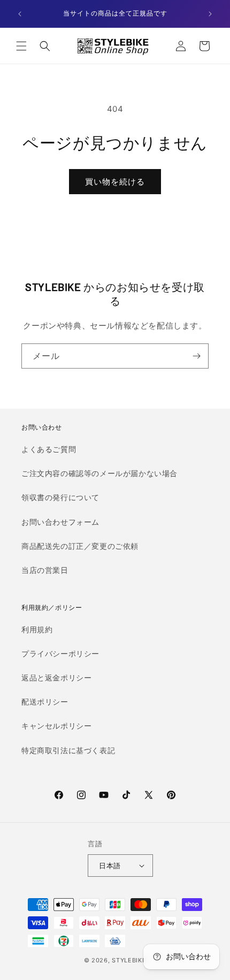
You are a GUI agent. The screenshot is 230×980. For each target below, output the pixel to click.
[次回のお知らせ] (210, 14)
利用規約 (36, 629)
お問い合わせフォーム (60, 521)
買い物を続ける (115, 182)
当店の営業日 (44, 570)
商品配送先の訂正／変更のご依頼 (80, 545)
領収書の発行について (60, 497)
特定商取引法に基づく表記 (68, 750)
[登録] (196, 356)
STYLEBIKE (129, 960)
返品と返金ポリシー (56, 677)
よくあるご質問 (48, 449)
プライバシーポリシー (60, 653)
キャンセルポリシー (56, 725)
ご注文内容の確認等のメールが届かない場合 (99, 473)
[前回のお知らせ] (20, 14)
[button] (21, 46)
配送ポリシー (44, 701)
